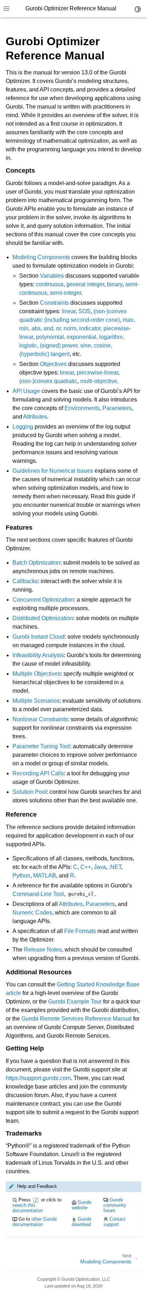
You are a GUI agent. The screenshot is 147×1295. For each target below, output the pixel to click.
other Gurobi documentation (34, 1221)
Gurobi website (81, 1205)
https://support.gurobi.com (38, 1078)
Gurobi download (81, 1221)
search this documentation (27, 1207)
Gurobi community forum (114, 1205)
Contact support (114, 1221)
